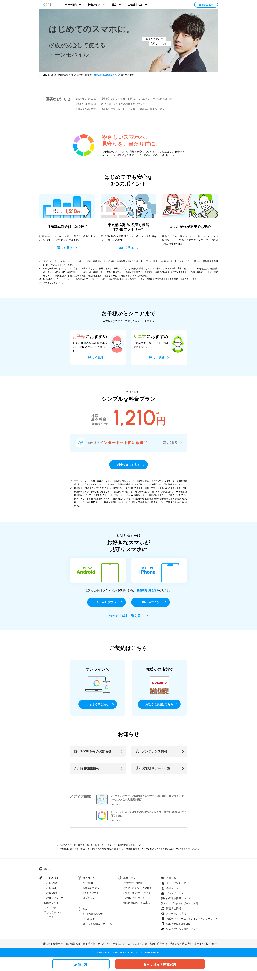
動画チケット (51, 902)
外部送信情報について (178, 898)
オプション (89, 897)
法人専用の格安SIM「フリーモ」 (184, 928)
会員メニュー (206, 4)
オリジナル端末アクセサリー (99, 923)
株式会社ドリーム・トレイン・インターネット (192, 918)
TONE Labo (50, 883)
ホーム (48, 869)
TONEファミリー (53, 897)
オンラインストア (176, 883)
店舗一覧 (171, 878)
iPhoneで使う (90, 892)
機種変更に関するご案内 (136, 902)
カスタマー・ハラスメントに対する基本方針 (122, 943)
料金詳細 (88, 883)
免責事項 (58, 943)
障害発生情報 (173, 908)
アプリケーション (54, 912)
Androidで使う (91, 887)
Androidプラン (106, 602)
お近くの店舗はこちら (159, 704)
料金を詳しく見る (128, 465)
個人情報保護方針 (75, 943)
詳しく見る (65, 247)
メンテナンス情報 (176, 913)
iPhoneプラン (150, 602)
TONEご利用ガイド (134, 897)
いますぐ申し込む (98, 704)
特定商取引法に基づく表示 (184, 943)
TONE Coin (50, 887)
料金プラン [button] (94, 4)
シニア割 (49, 917)
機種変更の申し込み (148, 590)
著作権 (91, 943)
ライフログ (50, 907)
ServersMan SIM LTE (178, 923)
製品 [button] (114, 4)
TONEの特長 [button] (69, 4)
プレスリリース (174, 893)
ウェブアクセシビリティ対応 (182, 903)
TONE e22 (89, 918)
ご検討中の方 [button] (135, 4)
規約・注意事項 (158, 943)
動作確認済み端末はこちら (106, 74)
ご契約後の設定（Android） (138, 887)
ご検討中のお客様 (133, 883)
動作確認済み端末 (93, 914)
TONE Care (50, 892)
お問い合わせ (209, 943)
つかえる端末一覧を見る (126, 615)
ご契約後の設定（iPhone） (138, 892)
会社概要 (45, 943)
